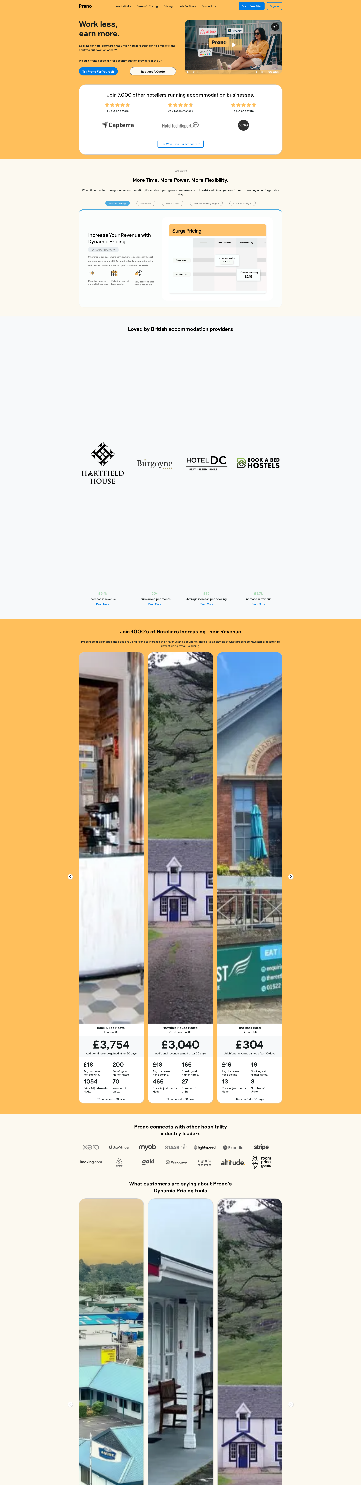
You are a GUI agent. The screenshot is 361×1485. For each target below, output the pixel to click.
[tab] (117, 203)
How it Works (122, 6)
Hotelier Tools (187, 6)
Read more (102, 604)
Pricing (168, 6)
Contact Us (209, 6)
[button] (70, 876)
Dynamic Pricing (147, 6)
